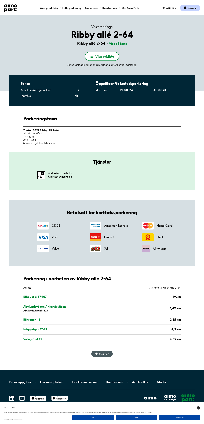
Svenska (170, 8)
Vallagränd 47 (32, 339)
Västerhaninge (102, 27)
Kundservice (110, 8)
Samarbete (91, 8)
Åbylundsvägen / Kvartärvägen (44, 306)
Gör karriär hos (84, 382)
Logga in (192, 8)
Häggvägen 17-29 (35, 329)
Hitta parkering (71, 8)
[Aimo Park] (10, 7)
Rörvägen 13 (31, 320)
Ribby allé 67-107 (35, 297)
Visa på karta (118, 44)
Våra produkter (49, 8)
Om (51, 382)
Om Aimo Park (130, 8)
